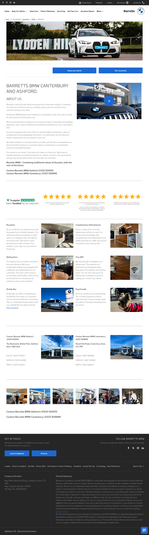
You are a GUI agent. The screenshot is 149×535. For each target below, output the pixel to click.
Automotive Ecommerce (26, 531)
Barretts (129, 11)
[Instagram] (10, 2)
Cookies (7, 466)
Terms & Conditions (19, 466)
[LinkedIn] (14, 2)
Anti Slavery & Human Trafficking (59, 466)
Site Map (31, 466)
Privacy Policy (41, 466)
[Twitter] (7, 2)
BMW (33, 19)
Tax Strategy (101, 466)
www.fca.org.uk (62, 511)
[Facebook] (3, 2)
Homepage (25, 19)
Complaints (77, 466)
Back (7, 19)
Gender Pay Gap (89, 466)
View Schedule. (12, 308)
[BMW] (140, 11)
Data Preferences (113, 466)
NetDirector (9, 531)
